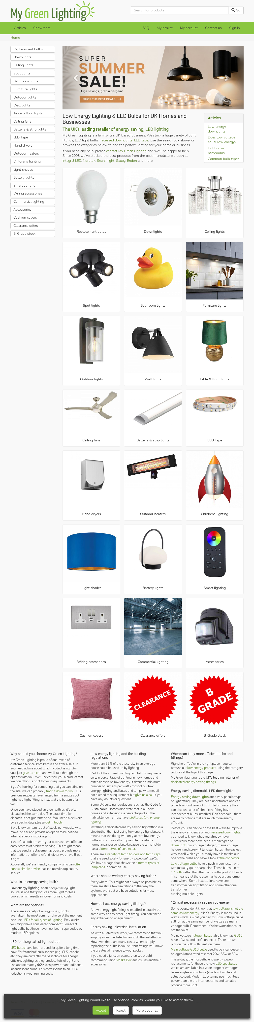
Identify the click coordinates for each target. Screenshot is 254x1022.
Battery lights (153, 588)
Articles (20, 28)
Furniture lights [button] (25, 89)
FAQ (145, 28)
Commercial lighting (153, 661)
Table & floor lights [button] (28, 113)
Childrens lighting (214, 514)
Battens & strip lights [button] (29, 129)
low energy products (201, 768)
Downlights (153, 231)
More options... (147, 1010)
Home (15, 37)
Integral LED (72, 160)
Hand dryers (91, 514)
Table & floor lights (214, 379)
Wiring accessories (91, 661)
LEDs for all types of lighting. (43, 920)
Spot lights (91, 305)
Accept (101, 1010)
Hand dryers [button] (22, 145)
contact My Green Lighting (126, 151)
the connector (229, 858)
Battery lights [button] (23, 177)
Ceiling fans (91, 440)
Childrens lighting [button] (27, 161)
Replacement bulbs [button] (28, 49)
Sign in (234, 28)
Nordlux (89, 160)
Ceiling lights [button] (23, 65)
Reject (121, 1010)
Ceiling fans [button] (22, 121)
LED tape (141, 140)
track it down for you (60, 791)
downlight (178, 845)
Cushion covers (91, 735)
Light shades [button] (23, 169)
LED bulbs (17, 947)
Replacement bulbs (91, 231)
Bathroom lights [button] (25, 81)
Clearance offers (152, 735)
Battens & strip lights (152, 440)
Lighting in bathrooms (216, 150)
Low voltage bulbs (184, 863)
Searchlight (105, 160)
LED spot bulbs (226, 963)
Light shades (91, 588)
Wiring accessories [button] (27, 193)
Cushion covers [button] (25, 217)
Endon (132, 160)
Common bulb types (223, 159)
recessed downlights (116, 140)
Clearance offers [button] (25, 225)
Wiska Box (124, 960)
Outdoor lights (91, 379)
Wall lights (153, 379)
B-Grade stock (215, 735)
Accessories (215, 661)
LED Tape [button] (20, 137)
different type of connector (117, 849)
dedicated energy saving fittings (193, 782)
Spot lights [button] (22, 73)
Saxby (120, 160)
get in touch (53, 822)
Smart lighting (215, 588)
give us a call (32, 772)
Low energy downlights (217, 128)
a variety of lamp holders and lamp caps (132, 854)
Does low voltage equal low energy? (222, 139)
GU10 (238, 935)
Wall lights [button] (21, 105)
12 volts (177, 872)
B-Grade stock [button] (24, 233)
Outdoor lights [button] (24, 97)
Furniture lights (214, 305)
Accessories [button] (22, 209)
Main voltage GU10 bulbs (189, 949)
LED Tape (214, 440)
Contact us (213, 28)
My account (189, 28)
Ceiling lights (215, 231)
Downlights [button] (22, 57)
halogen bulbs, (202, 935)
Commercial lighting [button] (28, 201)
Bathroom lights (152, 305)
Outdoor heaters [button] (26, 153)
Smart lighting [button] (24, 185)
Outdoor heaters (153, 514)
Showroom (42, 28)
